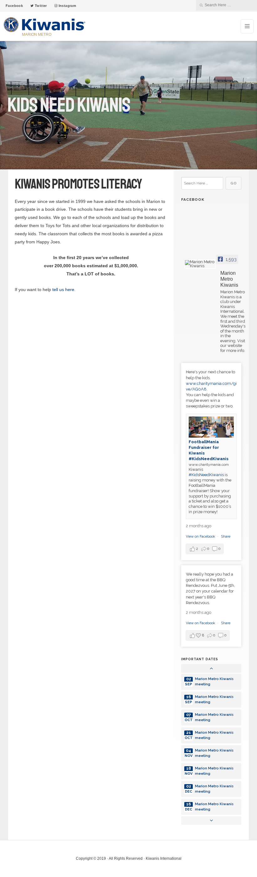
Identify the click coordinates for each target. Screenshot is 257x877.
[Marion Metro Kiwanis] (200, 264)
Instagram (66, 6)
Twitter (40, 6)
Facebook (14, 6)
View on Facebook (201, 536)
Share (225, 536)
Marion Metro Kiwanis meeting (214, 681)
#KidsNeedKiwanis (206, 474)
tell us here (63, 289)
